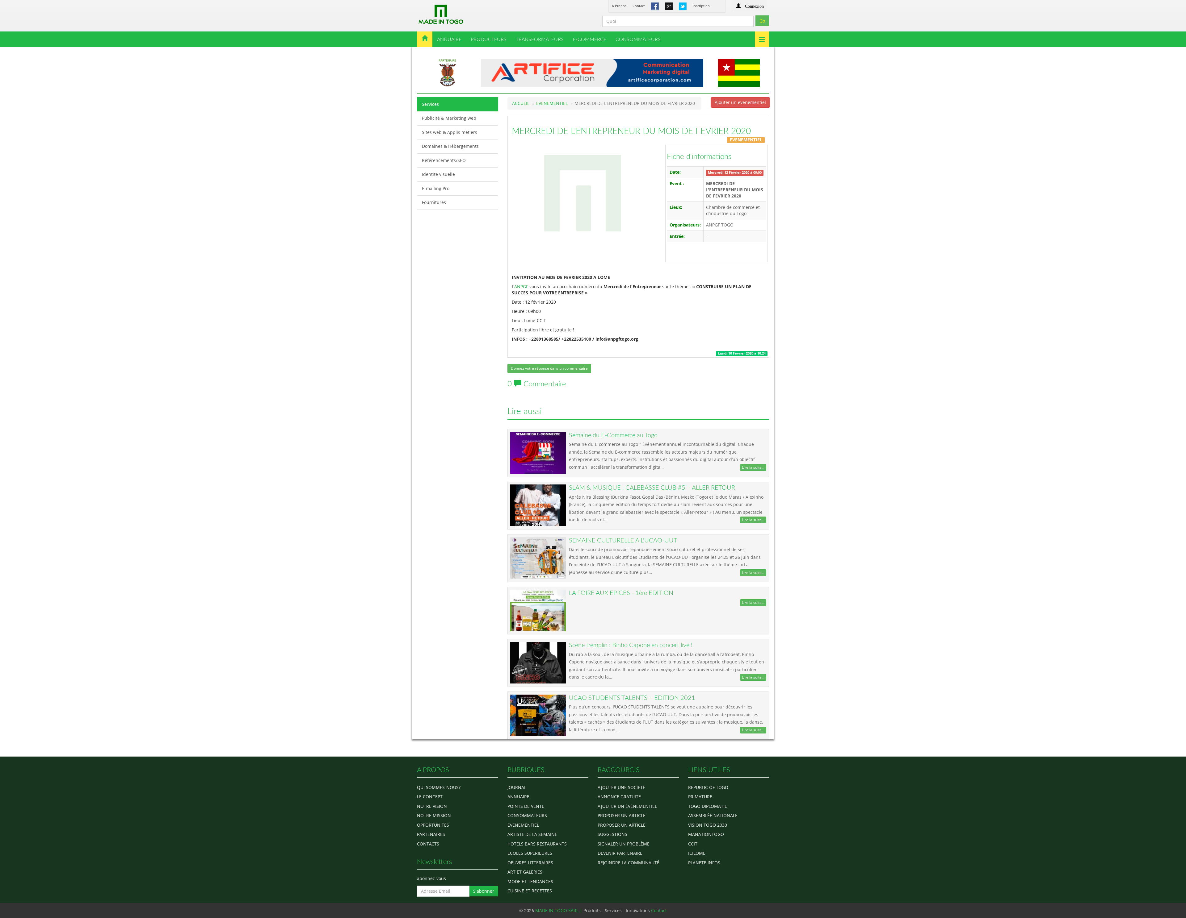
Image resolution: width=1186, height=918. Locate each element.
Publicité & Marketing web (449, 118)
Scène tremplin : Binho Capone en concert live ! (630, 645)
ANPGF (521, 286)
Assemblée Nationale (713, 815)
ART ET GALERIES (524, 872)
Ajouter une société (621, 787)
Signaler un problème (624, 844)
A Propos (619, 5)
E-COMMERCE (589, 39)
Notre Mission (434, 815)
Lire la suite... (753, 467)
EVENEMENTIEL (552, 103)
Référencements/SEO (444, 160)
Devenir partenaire (620, 853)
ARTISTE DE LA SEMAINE (532, 834)
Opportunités (433, 825)
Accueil (520, 103)
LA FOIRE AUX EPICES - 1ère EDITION (621, 593)
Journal (516, 787)
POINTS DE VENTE (525, 806)
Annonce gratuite (619, 797)
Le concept (430, 797)
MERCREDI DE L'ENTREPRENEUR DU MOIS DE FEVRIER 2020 (631, 131)
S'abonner (483, 891)
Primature (700, 797)
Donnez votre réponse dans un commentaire (549, 368)
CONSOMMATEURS (638, 39)
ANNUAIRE (449, 39)
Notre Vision (432, 806)
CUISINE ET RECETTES (529, 891)
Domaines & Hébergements (450, 146)
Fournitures (434, 202)
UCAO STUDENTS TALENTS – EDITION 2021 (632, 698)
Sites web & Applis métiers (449, 132)
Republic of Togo (708, 787)
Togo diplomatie (707, 806)
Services (430, 104)
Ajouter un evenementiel (740, 102)
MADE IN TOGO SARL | (559, 910)
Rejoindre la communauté (628, 863)
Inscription (701, 5)
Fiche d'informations (699, 156)
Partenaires (431, 834)
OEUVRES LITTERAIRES (530, 863)
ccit (692, 844)
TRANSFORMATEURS (540, 39)
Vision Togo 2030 (707, 825)
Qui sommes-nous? (439, 787)
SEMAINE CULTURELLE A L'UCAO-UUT (623, 541)
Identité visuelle (438, 174)
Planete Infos (704, 863)
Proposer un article (622, 815)
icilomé (696, 853)
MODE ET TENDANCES (530, 881)
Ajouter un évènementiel (627, 806)
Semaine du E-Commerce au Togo (613, 435)
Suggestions (612, 834)
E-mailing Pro (435, 188)
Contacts (428, 844)
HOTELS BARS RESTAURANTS (537, 844)
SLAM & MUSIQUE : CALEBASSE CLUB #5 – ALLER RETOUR (652, 488)
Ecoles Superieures (529, 853)
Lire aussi (524, 411)
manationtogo (706, 834)
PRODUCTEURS (489, 39)
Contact (639, 5)
